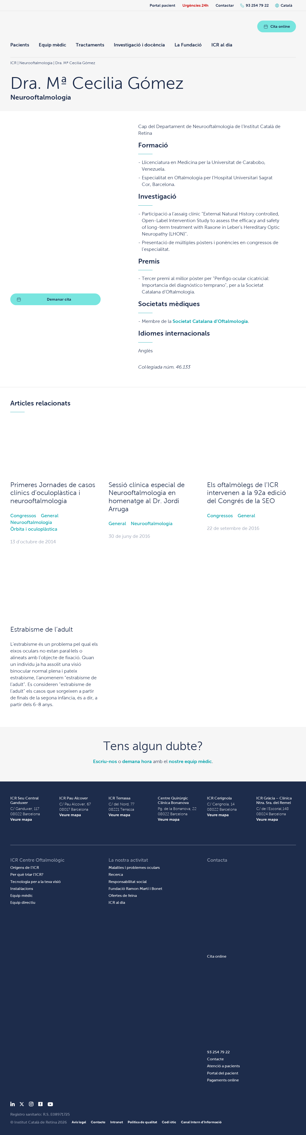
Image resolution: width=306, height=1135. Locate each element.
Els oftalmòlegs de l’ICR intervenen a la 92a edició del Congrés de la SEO (246, 493)
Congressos (23, 515)
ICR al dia (221, 44)
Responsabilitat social (128, 882)
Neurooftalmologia (31, 522)
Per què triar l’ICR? (27, 874)
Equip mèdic (52, 44)
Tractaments (90, 44)
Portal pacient (162, 5)
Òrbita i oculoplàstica (33, 529)
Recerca (116, 874)
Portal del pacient (222, 1073)
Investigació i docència (139, 44)
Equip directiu (22, 902)
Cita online (280, 26)
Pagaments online (223, 1080)
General (49, 515)
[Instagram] (31, 1105)
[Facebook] (40, 1105)
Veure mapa (21, 819)
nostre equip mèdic (190, 761)
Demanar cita (59, 299)
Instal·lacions (21, 889)
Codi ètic (169, 1122)
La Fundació (188, 44)
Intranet (116, 1122)
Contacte (215, 1059)
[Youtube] (50, 1105)
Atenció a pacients (223, 1066)
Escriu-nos (105, 761)
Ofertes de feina (123, 895)
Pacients (19, 44)
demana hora (137, 761)
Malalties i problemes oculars (134, 867)
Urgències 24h (195, 5)
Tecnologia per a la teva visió (35, 882)
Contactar (225, 5)
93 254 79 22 (257, 5)
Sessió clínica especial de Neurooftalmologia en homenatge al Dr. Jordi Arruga (147, 497)
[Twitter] (22, 1105)
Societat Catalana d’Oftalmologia (210, 321)
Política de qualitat (142, 1122)
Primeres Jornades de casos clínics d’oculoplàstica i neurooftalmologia (52, 493)
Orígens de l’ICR (24, 867)
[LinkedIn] (12, 1105)
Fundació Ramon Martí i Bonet (135, 889)
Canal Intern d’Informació (201, 1122)
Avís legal (79, 1122)
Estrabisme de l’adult (41, 629)
